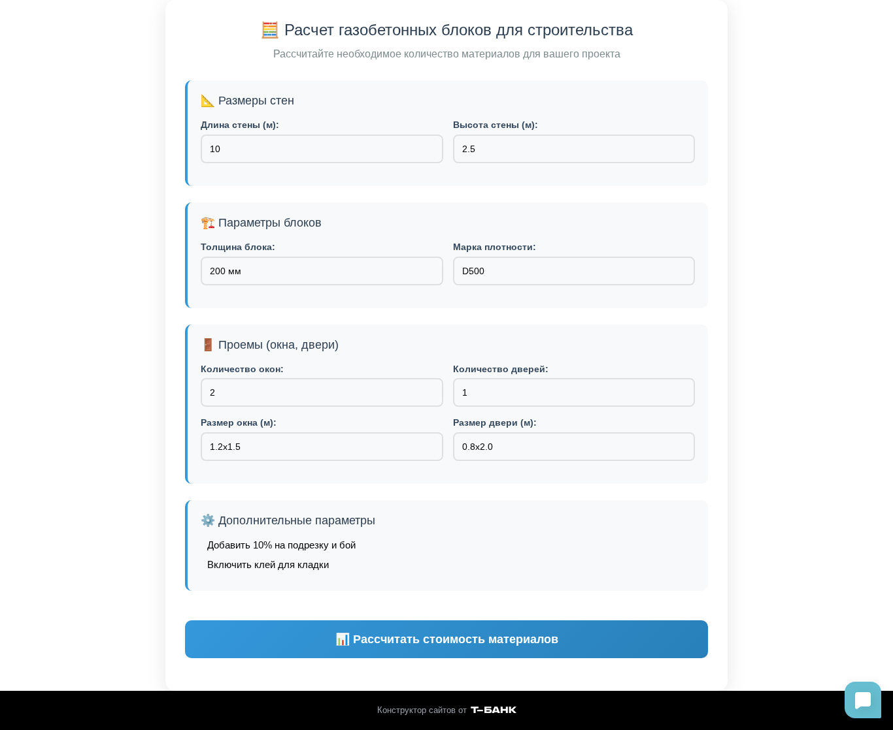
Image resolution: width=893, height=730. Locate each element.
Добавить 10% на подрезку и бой (281, 544)
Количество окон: (242, 369)
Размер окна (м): (239, 422)
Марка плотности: (494, 247)
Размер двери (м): (495, 422)
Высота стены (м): (495, 124)
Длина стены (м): (240, 124)
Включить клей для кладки (268, 564)
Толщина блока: (238, 247)
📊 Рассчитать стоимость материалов (446, 639)
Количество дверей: (500, 369)
